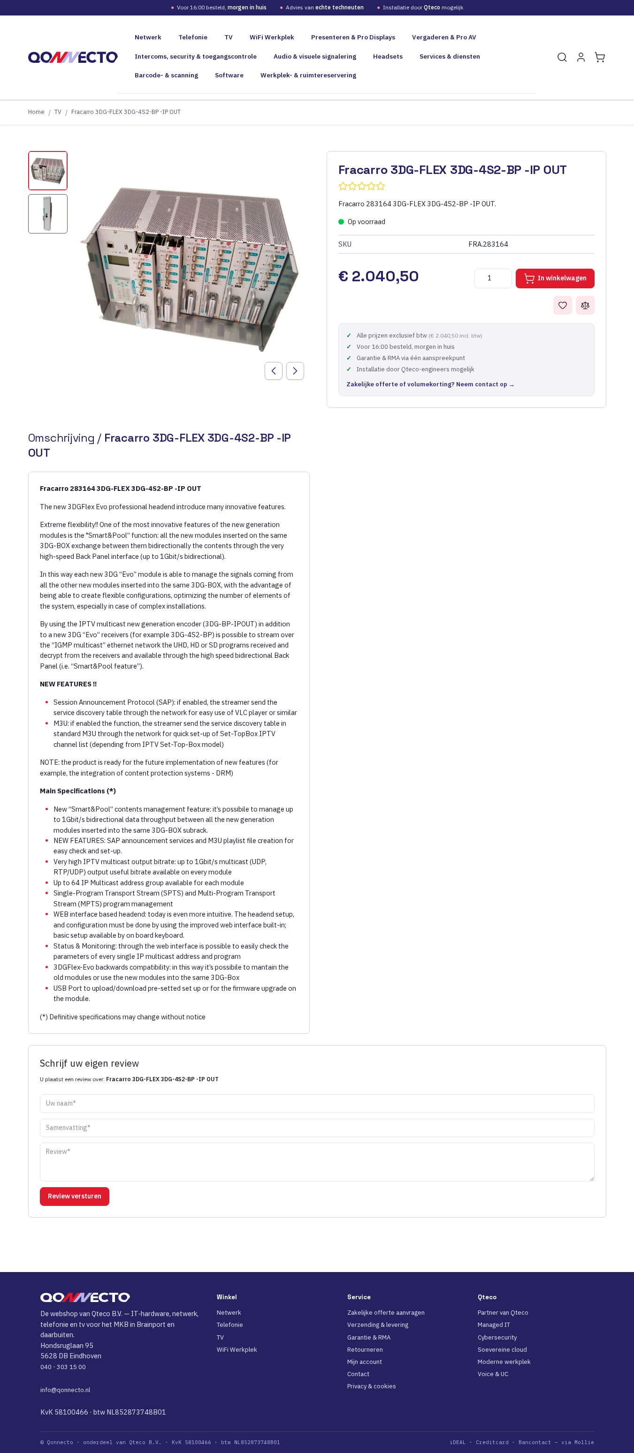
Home (36, 111)
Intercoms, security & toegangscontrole (196, 56)
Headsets (388, 56)
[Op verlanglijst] (562, 305)
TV (228, 37)
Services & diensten (450, 56)
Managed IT (494, 1325)
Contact (358, 1374)
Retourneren (365, 1350)
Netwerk (148, 37)
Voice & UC (493, 1374)
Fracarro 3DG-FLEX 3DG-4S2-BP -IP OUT (126, 111)
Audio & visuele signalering (315, 56)
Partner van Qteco (503, 1313)
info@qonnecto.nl (65, 1390)
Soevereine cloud (502, 1350)
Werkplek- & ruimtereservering (308, 75)
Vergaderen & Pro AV (444, 37)
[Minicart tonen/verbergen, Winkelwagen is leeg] (599, 57)
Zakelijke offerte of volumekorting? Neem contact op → (430, 384)
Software (229, 75)
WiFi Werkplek (272, 37)
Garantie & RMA (368, 1337)
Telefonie (192, 37)
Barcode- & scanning (166, 75)
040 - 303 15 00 (63, 1367)
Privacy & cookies (371, 1386)
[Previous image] (274, 371)
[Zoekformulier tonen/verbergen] (562, 57)
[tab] (48, 170)
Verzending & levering (377, 1325)
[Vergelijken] (585, 305)
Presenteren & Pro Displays (353, 37)
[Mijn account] (581, 57)
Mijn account (364, 1362)
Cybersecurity (497, 1337)
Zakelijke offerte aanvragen (386, 1313)
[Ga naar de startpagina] (73, 57)
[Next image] (295, 371)
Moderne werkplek (504, 1362)
